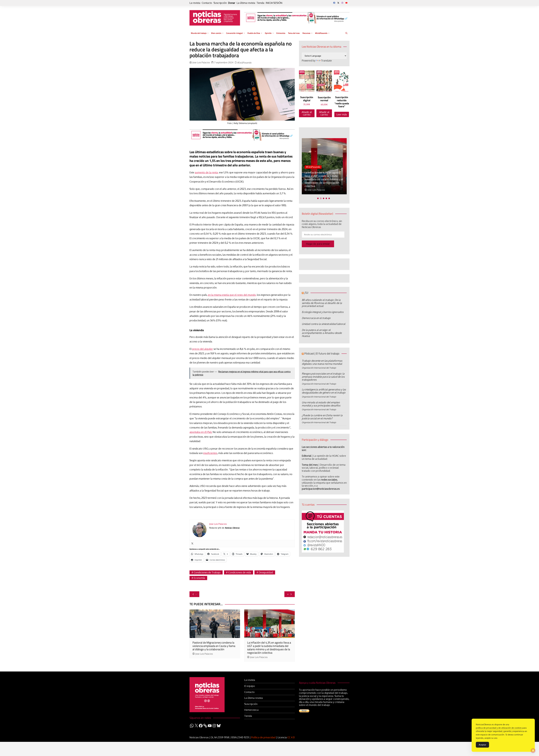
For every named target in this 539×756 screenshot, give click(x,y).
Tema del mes (294, 33)
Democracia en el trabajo (316, 318)
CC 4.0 (291, 737)
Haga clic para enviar (318, 243)
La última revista (246, 2)
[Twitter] (192, 543)
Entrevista (280, 33)
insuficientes (210, 453)
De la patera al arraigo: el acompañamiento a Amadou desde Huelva (322, 332)
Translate (326, 60)
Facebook (334, 3)
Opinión (268, 33)
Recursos (306, 33)
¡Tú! (306, 292)
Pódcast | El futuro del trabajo (321, 353)
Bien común (216, 33)
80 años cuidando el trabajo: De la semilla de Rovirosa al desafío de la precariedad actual (322, 302)
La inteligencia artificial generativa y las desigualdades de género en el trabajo (324, 391)
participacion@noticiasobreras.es (321, 488)
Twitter (338, 3)
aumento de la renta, (206, 172)
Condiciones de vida (239, 572)
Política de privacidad (263, 737)
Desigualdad (266, 572)
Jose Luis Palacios (201, 62)
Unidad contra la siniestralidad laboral (323, 323)
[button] (318, 198)
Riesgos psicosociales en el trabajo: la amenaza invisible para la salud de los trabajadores (323, 376)
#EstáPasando (321, 33)
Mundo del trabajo (198, 33)
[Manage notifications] (533, 750)
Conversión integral (234, 33)
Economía (199, 577)
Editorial (306, 455)
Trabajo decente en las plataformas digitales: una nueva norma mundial (322, 362)
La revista (194, 2)
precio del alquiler (202, 348)
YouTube (346, 3)
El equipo (249, 686)
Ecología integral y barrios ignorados (322, 311)
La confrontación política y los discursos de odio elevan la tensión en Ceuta (322, 182)
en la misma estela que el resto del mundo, (232, 294)
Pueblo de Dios (253, 33)
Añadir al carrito (307, 113)
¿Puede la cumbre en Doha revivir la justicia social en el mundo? (322, 417)
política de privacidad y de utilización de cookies (499, 728)
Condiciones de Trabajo (207, 572)
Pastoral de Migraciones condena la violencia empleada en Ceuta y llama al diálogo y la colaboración (213, 645)
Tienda (260, 2)
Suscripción (220, 2)
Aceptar (482, 744)
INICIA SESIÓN (274, 2)
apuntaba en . (200, 432)
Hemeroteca (251, 709)
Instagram (342, 3)
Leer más (341, 114)
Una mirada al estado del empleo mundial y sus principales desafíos (321, 404)
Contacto (207, 2)
